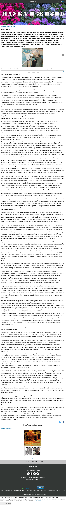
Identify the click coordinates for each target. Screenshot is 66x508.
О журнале (32, 1)
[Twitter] (60, 422)
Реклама (34, 461)
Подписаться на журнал (33, 21)
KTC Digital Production (40, 494)
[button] (63, 55)
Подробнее (38, 500)
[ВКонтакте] (63, 422)
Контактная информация (33, 470)
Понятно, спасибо (6, 503)
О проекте (26, 461)
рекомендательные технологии (23, 490)
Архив (41, 461)
